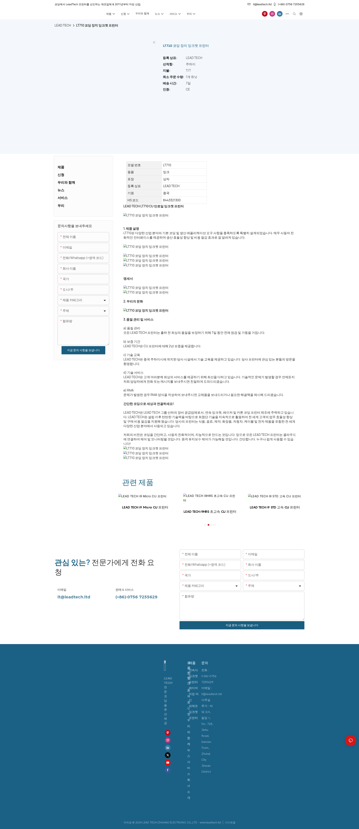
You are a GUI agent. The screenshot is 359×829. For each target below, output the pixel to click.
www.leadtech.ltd (211, 822)
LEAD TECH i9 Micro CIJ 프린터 (145, 507)
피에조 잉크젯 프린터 (193, 712)
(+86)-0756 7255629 (290, 4)
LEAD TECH (63, 25)
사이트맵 (229, 822)
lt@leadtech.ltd (262, 4)
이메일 (61, 589)
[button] (205, 525)
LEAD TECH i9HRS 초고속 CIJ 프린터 (209, 511)
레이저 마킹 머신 (194, 694)
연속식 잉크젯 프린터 (193, 676)
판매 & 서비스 (125, 589)
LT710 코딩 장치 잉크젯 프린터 (97, 25)
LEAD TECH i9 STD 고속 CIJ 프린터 (275, 507)
